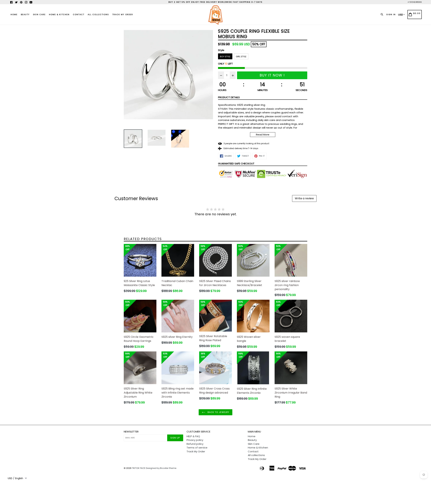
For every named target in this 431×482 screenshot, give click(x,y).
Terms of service (197, 447)
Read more (262, 134)
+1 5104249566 (415, 2)
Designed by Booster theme (161, 468)
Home (14, 14)
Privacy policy (195, 440)
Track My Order (122, 14)
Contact (78, 14)
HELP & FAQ (193, 436)
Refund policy (195, 444)
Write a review (304, 198)
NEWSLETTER (131, 431)
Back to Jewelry (218, 412)
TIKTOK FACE (138, 468)
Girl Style (241, 56)
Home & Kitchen (59, 14)
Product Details (229, 97)
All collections (98, 14)
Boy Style (225, 56)
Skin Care (39, 14)
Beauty (25, 14)
